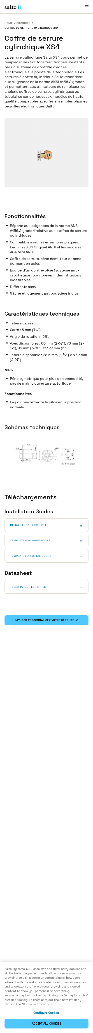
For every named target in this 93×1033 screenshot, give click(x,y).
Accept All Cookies (46, 1024)
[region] (46, 997)
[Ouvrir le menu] (87, 6)
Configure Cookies (46, 1013)
